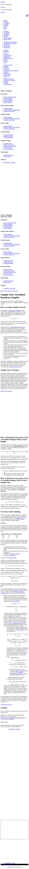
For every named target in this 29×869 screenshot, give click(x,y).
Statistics (6, 66)
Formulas (6, 81)
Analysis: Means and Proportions (12, 110)
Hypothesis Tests (8, 143)
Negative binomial (8, 58)
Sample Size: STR (8, 136)
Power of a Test (7, 147)
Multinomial (7, 57)
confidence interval (15, 553)
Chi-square (6, 51)
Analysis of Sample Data (10, 146)
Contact (6, 863)
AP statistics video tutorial (10, 43)
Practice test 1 (7, 44)
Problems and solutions (9, 80)
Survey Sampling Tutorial (10, 97)
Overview (6, 31)
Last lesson (3, 704)
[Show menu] (14, 15)
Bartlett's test (7, 73)
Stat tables (6, 24)
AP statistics (7, 23)
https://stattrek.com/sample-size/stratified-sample (12, 717)
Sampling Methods (8, 99)
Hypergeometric (8, 55)
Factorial (6, 72)
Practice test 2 (7, 46)
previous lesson (15, 601)
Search (5, 28)
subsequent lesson (19, 517)
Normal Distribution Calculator (16, 672)
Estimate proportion (8, 155)
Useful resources (8, 84)
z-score (25, 653)
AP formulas (7, 47)
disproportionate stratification (18, 327)
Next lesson (9, 704)
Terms (13, 863)
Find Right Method (8, 137)
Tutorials (6, 21)
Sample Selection (8, 108)
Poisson (6, 61)
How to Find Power (8, 149)
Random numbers (8, 65)
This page (15, 291)
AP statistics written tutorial (10, 42)
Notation (6, 82)
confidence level (12, 557)
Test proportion (7, 156)
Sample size (7, 76)
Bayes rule (6, 69)
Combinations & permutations (11, 70)
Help (5, 27)
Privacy (10, 863)
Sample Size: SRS (8, 134)
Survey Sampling (8, 98)
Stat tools (6, 25)
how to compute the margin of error (17, 623)
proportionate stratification (15, 310)
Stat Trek (3, 2)
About (2, 863)
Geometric (6, 54)
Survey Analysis (8, 102)
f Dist (5, 52)
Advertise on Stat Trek (6, 864)
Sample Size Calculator (9, 162)
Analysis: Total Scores (9, 111)
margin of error (11, 555)
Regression (6, 35)
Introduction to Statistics (14, 729)
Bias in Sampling (8, 101)
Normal (5, 59)
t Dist (5, 62)
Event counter (7, 74)
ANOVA (6, 36)
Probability (6, 33)
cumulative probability (19, 670)
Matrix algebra (7, 39)
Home (5, 20)
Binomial (6, 50)
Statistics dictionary (8, 78)
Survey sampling (8, 38)
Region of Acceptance (9, 145)
